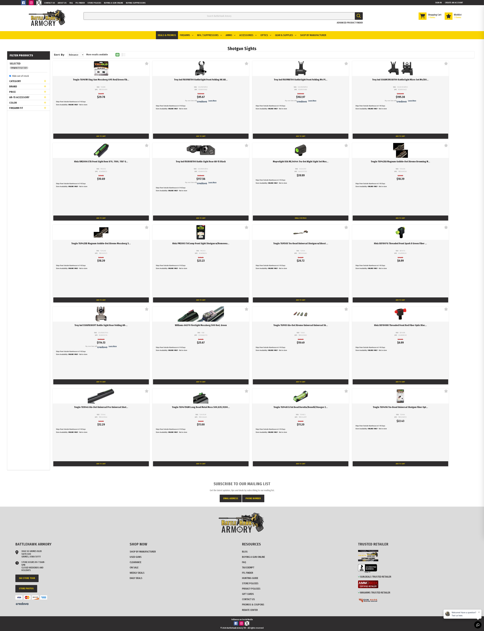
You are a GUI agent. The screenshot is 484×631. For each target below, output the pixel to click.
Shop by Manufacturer (313, 35)
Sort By (59, 54)
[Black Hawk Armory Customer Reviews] (369, 560)
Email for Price (300, 218)
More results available (97, 54)
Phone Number (253, 498)
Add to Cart (101, 136)
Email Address (230, 498)
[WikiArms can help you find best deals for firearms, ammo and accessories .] (375, 592)
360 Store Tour (27, 578)
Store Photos (26, 588)
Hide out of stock (20, 76)
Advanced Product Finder (350, 22)
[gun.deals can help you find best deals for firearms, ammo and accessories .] (375, 576)
